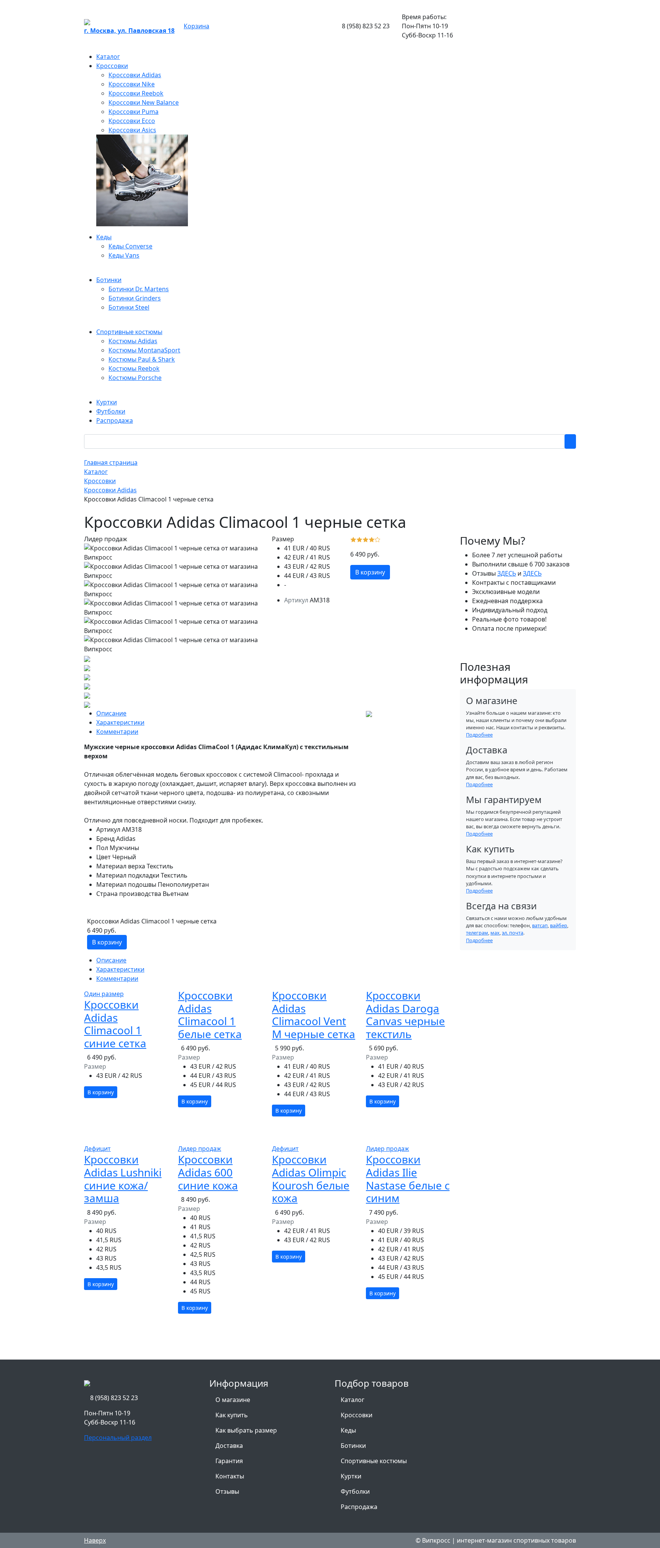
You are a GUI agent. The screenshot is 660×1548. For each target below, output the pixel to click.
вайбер (558, 925)
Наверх (95, 1540)
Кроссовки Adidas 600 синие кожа (208, 1172)
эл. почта (512, 932)
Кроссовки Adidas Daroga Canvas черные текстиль (405, 1014)
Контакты (229, 1476)
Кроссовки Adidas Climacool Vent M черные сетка (313, 1014)
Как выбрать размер (246, 1430)
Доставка (229, 1445)
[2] (359, 539)
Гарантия (229, 1461)
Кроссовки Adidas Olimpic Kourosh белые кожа (310, 1178)
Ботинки (353, 1445)
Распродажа (359, 1507)
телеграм (477, 932)
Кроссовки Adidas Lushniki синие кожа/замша (123, 1178)
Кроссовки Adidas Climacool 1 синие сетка (115, 1023)
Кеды (348, 1430)
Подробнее (479, 734)
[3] (365, 539)
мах (495, 932)
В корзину (370, 572)
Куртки (351, 1476)
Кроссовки (356, 1415)
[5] (377, 539)
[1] (353, 539)
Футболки (355, 1491)
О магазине (232, 1399)
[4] (372, 539)
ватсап (540, 925)
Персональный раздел (118, 1437)
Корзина (196, 26)
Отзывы (227, 1491)
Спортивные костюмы (374, 1461)
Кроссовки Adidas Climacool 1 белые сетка (210, 1014)
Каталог (352, 1399)
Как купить (231, 1415)
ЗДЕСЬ (506, 573)
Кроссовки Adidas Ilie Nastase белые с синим (408, 1178)
